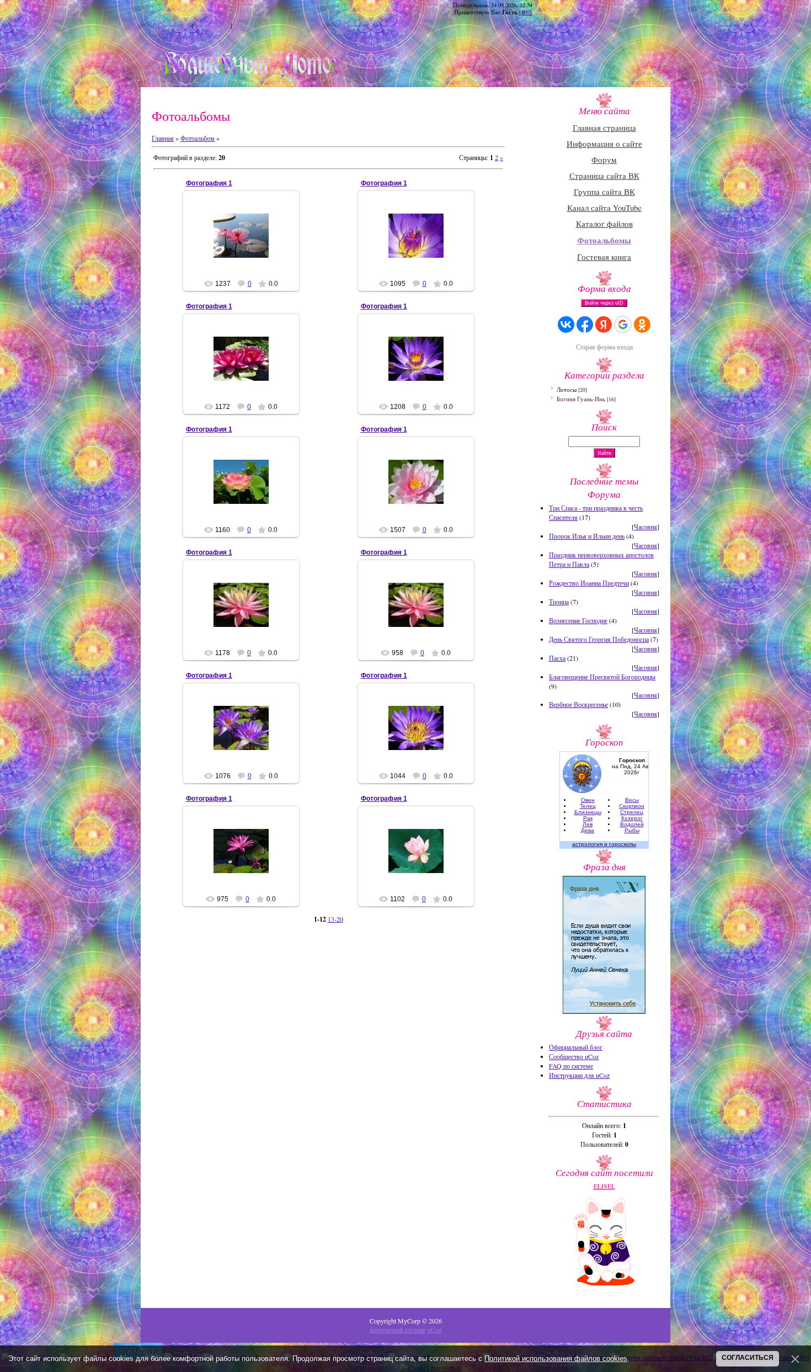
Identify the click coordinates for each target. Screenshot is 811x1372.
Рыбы (632, 830)
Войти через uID (604, 303)
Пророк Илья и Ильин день (587, 535)
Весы (632, 800)
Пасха (557, 657)
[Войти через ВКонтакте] (566, 324)
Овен (588, 800)
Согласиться (747, 1358)
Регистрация (212, 24)
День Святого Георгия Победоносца (599, 639)
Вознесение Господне (578, 620)
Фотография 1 (209, 183)
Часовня (645, 526)
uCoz (434, 1329)
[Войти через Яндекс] (603, 324)
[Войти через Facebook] (585, 324)
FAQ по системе (571, 1065)
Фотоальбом (197, 138)
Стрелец (631, 812)
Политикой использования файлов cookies (555, 1358)
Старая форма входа (604, 346)
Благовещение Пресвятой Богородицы (602, 676)
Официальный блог (575, 1047)
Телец (588, 806)
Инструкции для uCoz (579, 1075)
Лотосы (567, 389)
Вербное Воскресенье (578, 704)
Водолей (632, 824)
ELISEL (245, 244)
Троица (559, 601)
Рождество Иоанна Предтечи (589, 582)
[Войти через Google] (623, 324)
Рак (588, 818)
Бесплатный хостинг (398, 1329)
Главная (179, 24)
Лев (588, 824)
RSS (527, 12)
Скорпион (631, 806)
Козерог (632, 818)
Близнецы (587, 812)
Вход (240, 24)
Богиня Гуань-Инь (581, 399)
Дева (587, 830)
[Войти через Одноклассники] (642, 324)
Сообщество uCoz (574, 1056)
